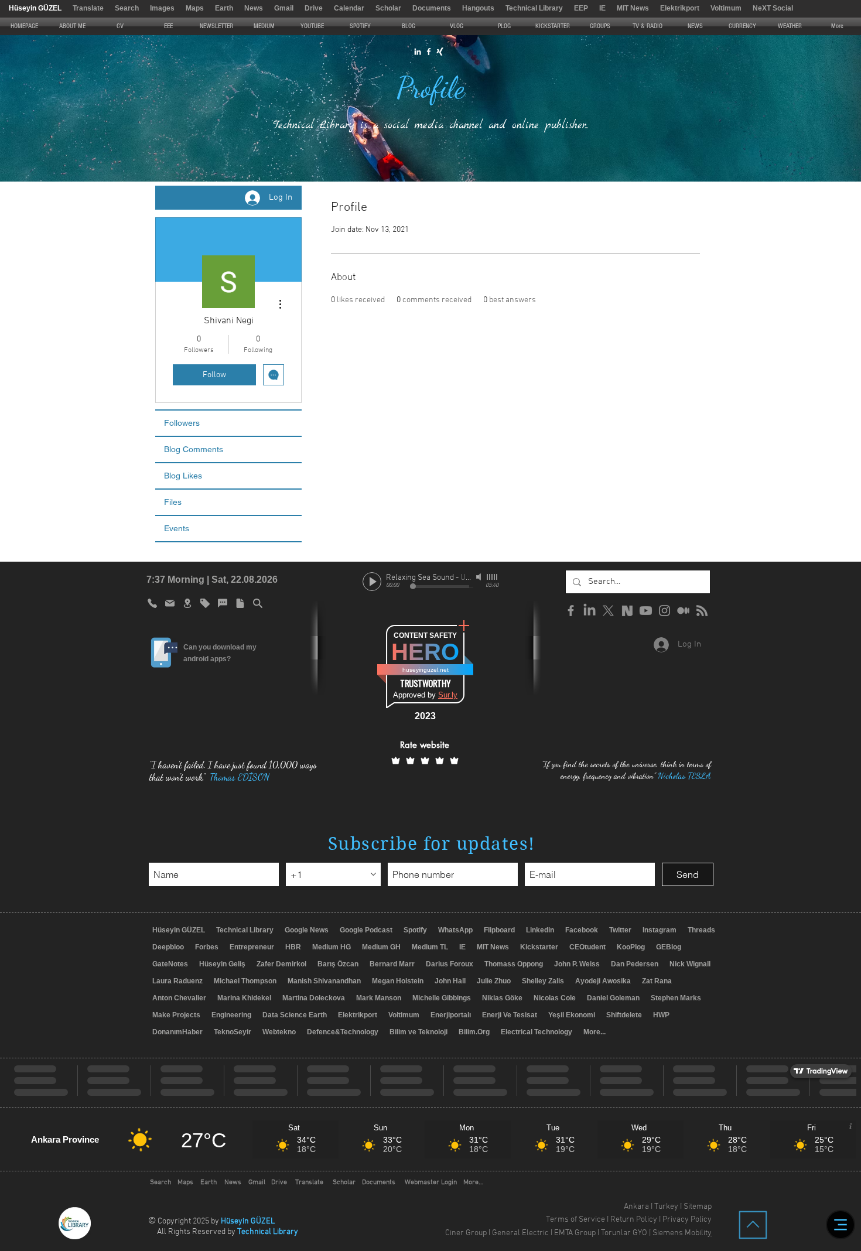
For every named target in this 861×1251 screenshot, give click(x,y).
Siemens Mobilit (680, 1233)
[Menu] (840, 1224)
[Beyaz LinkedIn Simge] (417, 51)
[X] (608, 610)
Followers (182, 423)
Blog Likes (183, 475)
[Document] (240, 603)
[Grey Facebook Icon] (570, 610)
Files (173, 502)
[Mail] (170, 603)
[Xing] (440, 51)
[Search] (257, 603)
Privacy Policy (687, 1220)
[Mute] (480, 577)
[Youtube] (645, 610)
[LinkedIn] (589, 610)
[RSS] (702, 610)
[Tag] (205, 603)
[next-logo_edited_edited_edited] (627, 610)
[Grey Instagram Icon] (664, 610)
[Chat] (222, 603)
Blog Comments (193, 449)
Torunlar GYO (624, 1233)
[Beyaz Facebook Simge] (428, 51)
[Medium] (683, 610)
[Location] (187, 603)
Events (176, 528)
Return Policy (633, 1220)
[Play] (372, 581)
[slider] (492, 577)
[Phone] (152, 603)
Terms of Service (575, 1220)
